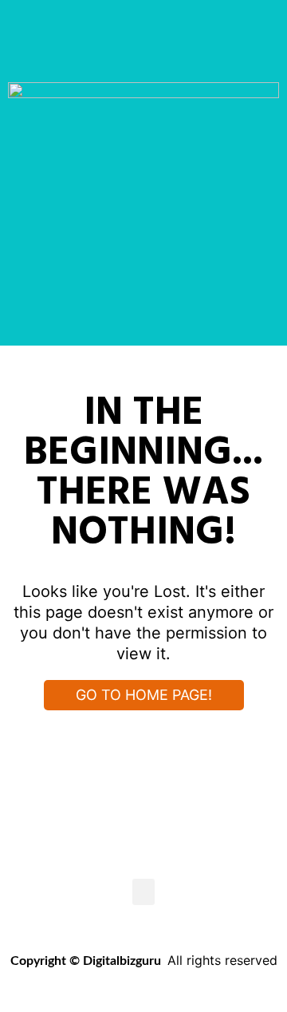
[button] (143, 892)
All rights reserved (222, 960)
